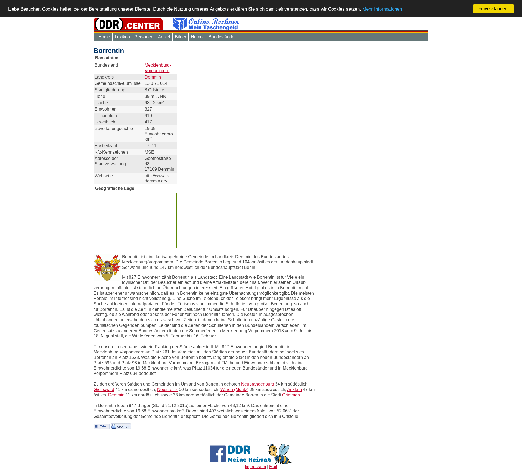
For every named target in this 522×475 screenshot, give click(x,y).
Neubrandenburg (257, 384)
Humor (197, 37)
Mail (273, 466)
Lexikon (122, 37)
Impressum (255, 466)
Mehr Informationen (382, 9)
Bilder (180, 37)
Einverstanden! (493, 8)
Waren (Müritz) (234, 389)
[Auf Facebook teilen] (102, 426)
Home (104, 37)
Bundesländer (222, 37)
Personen (144, 37)
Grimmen (291, 395)
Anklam (294, 389)
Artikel (164, 37)
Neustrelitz (167, 389)
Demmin (153, 77)
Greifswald (104, 389)
